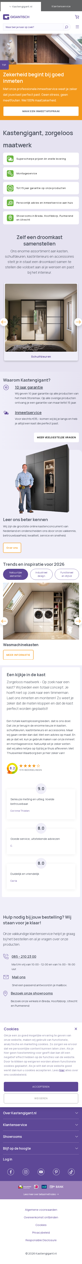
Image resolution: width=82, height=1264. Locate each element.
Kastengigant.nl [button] (22, 6)
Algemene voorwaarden (41, 1210)
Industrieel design (41, 574)
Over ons (12, 547)
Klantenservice (61, 6)
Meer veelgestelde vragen (56, 437)
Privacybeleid (41, 1233)
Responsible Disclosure (41, 1240)
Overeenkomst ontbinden (41, 1217)
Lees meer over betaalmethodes (39, 1194)
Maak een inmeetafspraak (41, 111)
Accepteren (41, 1086)
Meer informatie (18, 655)
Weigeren (41, 1098)
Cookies (41, 1225)
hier (62, 1070)
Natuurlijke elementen (15, 574)
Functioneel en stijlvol (66, 574)
